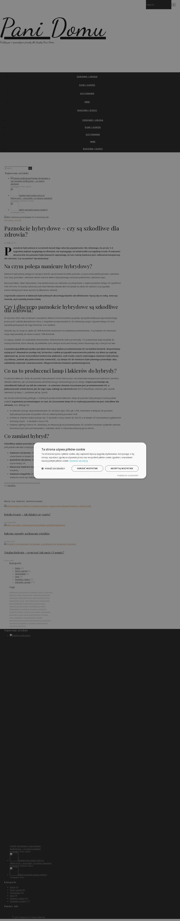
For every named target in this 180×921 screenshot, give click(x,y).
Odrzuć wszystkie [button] (87, 468)
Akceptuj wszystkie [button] (122, 468)
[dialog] (90, 460)
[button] (53, 468)
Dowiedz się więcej (78, 460)
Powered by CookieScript (128, 475)
